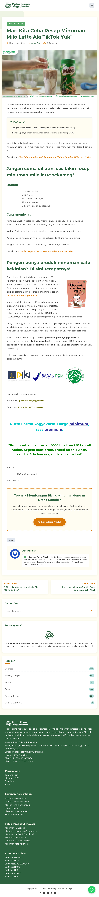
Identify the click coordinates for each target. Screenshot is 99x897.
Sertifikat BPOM (13, 857)
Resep (10, 540)
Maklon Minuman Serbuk (17, 805)
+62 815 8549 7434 (23, 758)
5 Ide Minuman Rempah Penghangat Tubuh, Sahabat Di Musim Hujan (54, 157)
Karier (8, 784)
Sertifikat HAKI (12, 876)
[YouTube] (55, 893)
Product (49, 682)
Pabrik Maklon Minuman (17, 802)
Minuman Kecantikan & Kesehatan (21, 831)
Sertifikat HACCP (13, 867)
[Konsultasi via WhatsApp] (91, 889)
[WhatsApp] (51, 893)
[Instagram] (44, 893)
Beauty (49, 689)
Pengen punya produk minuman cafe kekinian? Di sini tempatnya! (43, 133)
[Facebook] (40, 893)
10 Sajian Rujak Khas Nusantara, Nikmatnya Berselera (45, 251)
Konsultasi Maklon (14, 814)
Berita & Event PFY (49, 703)
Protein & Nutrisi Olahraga (17, 841)
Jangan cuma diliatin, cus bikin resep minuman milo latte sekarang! (43, 128)
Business (49, 669)
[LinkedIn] (48, 893)
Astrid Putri (36, 43)
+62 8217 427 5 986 (24, 761)
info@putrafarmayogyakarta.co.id (27, 752)
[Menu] (91, 5)
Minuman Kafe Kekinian (16, 844)
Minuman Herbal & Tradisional (19, 834)
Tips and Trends (15, 24)
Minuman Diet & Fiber (15, 837)
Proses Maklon (12, 808)
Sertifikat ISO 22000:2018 (17, 864)
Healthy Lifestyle (49, 675)
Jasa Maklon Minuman (15, 798)
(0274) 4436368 (19, 755)
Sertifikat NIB (11, 870)
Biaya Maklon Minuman (16, 811)
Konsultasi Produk (51, 522)
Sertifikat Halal (12, 860)
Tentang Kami (11, 775)
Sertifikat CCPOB (13, 873)
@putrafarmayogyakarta (31, 400)
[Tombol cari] (91, 611)
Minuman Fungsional (15, 828)
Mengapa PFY (11, 778)
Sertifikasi (9, 781)
